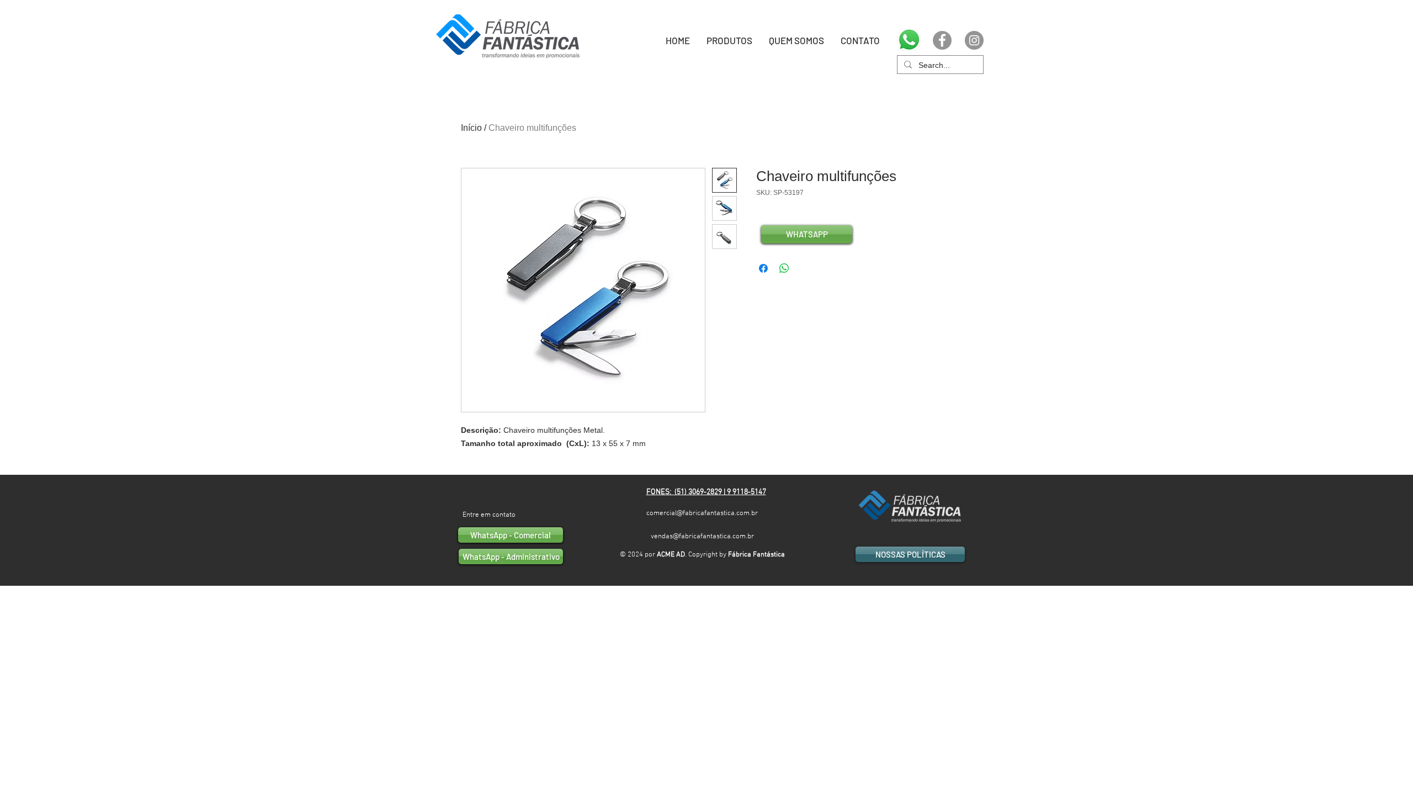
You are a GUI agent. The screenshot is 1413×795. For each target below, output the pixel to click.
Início (471, 127)
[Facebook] (942, 40)
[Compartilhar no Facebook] (763, 268)
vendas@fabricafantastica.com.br (702, 536)
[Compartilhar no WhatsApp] (784, 268)
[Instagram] (974, 40)
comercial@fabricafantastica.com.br (702, 513)
